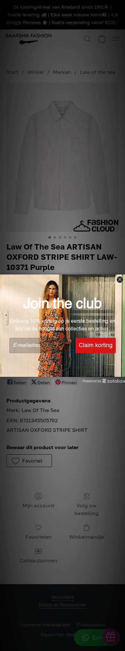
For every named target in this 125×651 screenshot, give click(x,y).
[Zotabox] (121, 371)
